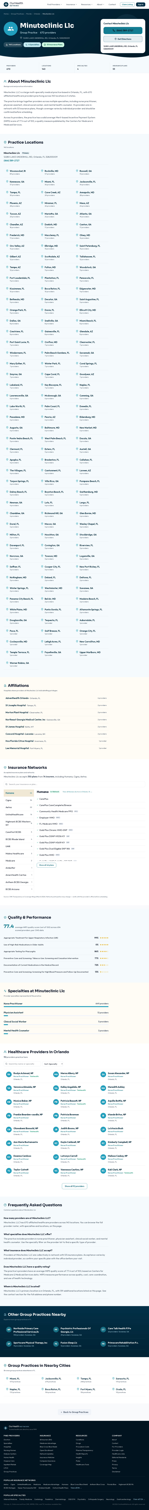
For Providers (117, 1447)
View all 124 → (139, 1499)
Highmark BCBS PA (126, 1484)
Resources (86, 4)
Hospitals (7, 1447)
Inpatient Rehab (10, 1464)
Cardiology (38, 1499)
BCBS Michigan (9, 1488)
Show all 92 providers (74, 1186)
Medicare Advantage (48, 1443)
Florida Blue (111, 1484)
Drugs (78, 1443)
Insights (79, 1457)
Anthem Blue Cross (97, 1484)
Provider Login (118, 1450)
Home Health (9, 1457)
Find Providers (53, 4)
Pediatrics (49, 1499)
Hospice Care (9, 1461)
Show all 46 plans (46, 865)
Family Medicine (25, 1499)
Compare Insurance (47, 1461)
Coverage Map (46, 1464)
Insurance (70, 4)
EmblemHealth (44, 1488)
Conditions (80, 1440)
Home (6, 14)
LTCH (6, 1468)
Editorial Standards (119, 1457)
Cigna (13, 1484)
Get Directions (124, 39)
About (99, 4)
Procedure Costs (82, 1447)
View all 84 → (76, 1488)
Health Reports (82, 1454)
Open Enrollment (46, 1450)
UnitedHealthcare (24, 1484)
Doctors (7, 1440)
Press (114, 1461)
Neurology (110, 1499)
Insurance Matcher (47, 1457)
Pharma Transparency (84, 1450)
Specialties (8, 1443)
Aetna (6, 1484)
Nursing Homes (10, 1450)
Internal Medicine (10, 1499)
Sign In (140, 4)
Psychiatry (82, 1499)
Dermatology (60, 1499)
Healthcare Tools (82, 1464)
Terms (114, 1468)
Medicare (37, 1484)
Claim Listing (127, 4)
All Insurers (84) (46, 1440)
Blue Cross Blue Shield (48, 1447)
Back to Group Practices (75, 1412)
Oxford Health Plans (60, 1488)
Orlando (37, 14)
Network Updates (46, 1454)
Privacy (115, 1464)
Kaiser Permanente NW (27, 1488)
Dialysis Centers (10, 1454)
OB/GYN (71, 1499)
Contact (112, 4)
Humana (65, 1484)
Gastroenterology (124, 1499)
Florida (29, 14)
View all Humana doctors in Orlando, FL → (77, 792)
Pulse (78, 1461)
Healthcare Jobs (118, 1454)
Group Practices (17, 14)
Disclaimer (116, 1471)
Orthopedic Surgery (96, 1499)
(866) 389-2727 (125, 30)
